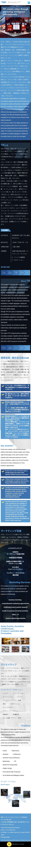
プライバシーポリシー (8, 824)
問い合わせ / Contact (18, 844)
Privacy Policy (6, 837)
